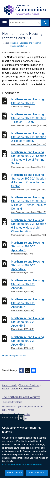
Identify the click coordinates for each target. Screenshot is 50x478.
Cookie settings (10, 417)
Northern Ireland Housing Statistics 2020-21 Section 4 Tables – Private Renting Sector (28, 182)
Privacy (5, 388)
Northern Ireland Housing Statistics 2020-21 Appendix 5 (27, 323)
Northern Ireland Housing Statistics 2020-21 (27, 103)
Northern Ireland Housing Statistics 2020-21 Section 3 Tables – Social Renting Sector (28, 159)
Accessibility (26, 388)
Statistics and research (30, 43)
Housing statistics (18, 46)
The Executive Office (12, 402)
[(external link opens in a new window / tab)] (21, 370)
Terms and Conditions (29, 385)
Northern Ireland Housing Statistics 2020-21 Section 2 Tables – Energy (28, 139)
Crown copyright (9, 385)
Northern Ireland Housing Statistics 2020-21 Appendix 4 (27, 305)
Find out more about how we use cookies (22, 464)
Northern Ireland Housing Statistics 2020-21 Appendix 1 (27, 248)
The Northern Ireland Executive (21, 397)
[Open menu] (4, 22)
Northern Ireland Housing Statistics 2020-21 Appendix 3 (27, 286)
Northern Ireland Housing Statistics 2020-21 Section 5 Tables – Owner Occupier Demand (28, 204)
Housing (14, 43)
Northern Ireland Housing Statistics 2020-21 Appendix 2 (27, 267)
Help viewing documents (14, 355)
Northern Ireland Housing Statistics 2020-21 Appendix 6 (27, 342)
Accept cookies (36, 472)
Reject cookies (14, 472)
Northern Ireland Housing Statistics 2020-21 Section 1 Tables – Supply (29, 120)
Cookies (14, 388)
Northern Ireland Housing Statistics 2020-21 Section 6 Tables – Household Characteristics (29, 227)
